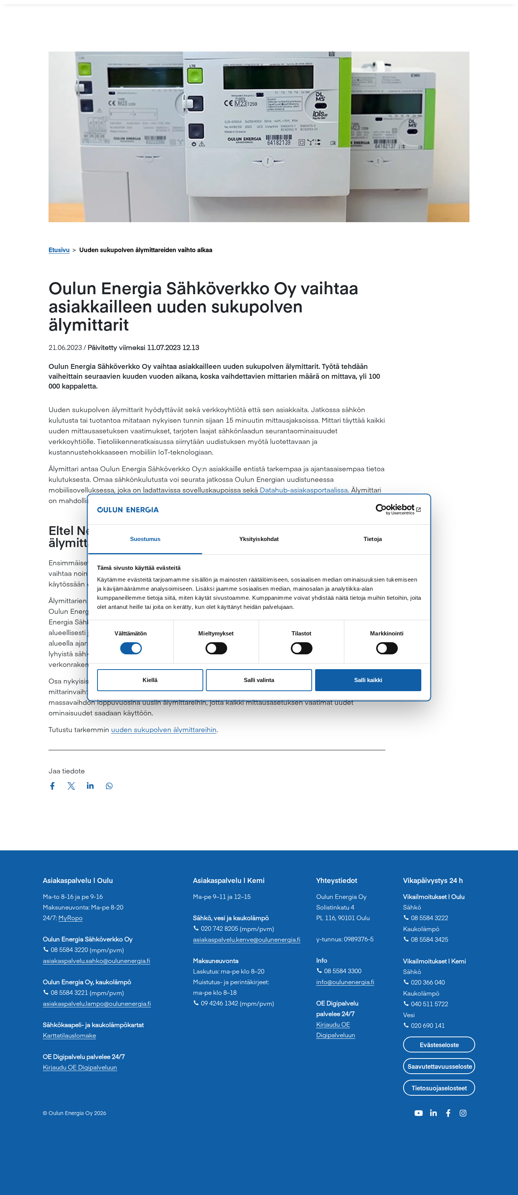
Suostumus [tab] (145, 539)
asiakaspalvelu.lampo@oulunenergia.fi (97, 1003)
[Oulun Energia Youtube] (419, 1112)
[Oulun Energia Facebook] (449, 1112)
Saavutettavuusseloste (440, 1066)
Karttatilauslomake (69, 1035)
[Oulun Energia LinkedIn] (434, 1112)
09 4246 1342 (215, 1003)
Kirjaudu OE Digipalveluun (80, 1067)
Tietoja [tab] (373, 539)
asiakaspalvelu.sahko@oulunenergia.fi (96, 960)
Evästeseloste (439, 1044)
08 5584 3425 (425, 939)
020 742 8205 (215, 928)
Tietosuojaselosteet (439, 1088)
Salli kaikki (368, 680)
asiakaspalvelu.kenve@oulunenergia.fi (246, 939)
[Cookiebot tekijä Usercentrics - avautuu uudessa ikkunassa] (388, 509)
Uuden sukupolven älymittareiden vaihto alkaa (145, 249)
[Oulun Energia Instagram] (463, 1112)
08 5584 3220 (65, 949)
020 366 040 (424, 982)
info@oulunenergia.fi (345, 981)
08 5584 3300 (338, 970)
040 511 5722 (425, 1003)
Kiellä (150, 680)
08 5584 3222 (425, 917)
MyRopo (70, 917)
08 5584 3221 (65, 992)
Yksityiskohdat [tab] (259, 539)
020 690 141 (424, 1025)
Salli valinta (259, 680)
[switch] (216, 648)
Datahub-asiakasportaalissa (304, 489)
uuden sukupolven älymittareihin (164, 729)
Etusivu (59, 249)
